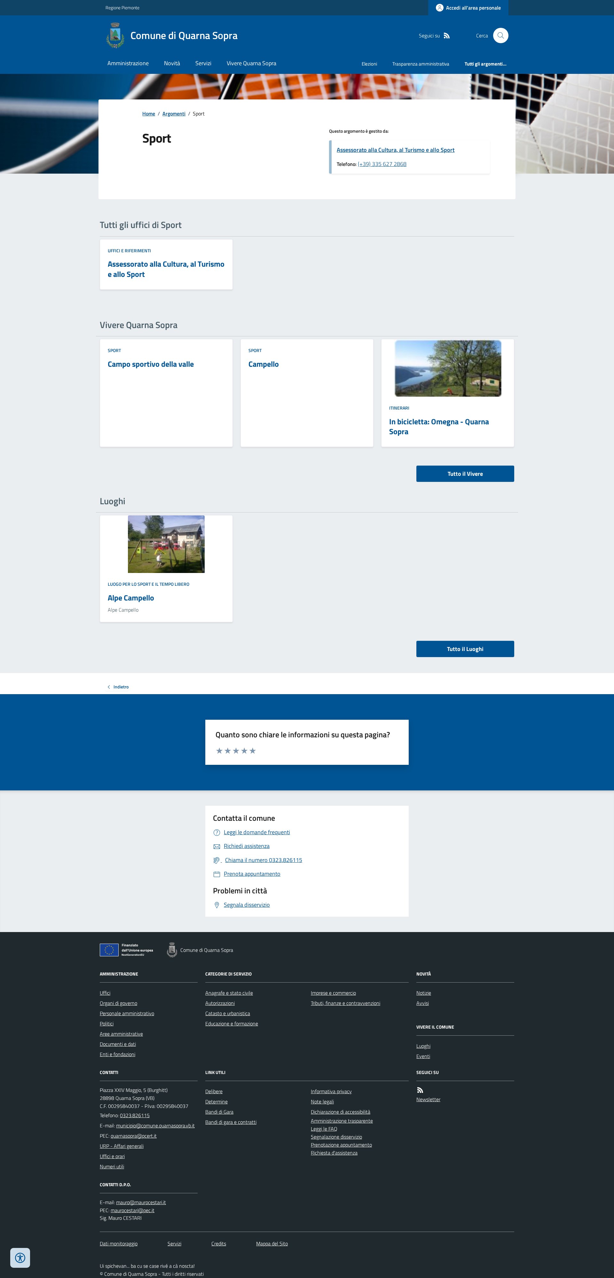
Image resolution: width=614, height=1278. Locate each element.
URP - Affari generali (122, 1146)
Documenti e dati (118, 1044)
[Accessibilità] (20, 1258)
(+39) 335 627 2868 (382, 164)
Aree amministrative (121, 1034)
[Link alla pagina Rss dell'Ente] (420, 1090)
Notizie (423, 993)
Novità (172, 63)
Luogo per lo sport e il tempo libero (148, 584)
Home (148, 113)
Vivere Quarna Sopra (251, 63)
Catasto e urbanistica (227, 1013)
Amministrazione (128, 63)
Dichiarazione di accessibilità (340, 1112)
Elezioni (369, 63)
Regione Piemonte (122, 7)
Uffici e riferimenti (129, 250)
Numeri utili (112, 1166)
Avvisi (422, 1003)
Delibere (214, 1091)
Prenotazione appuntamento (341, 1145)
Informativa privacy (331, 1091)
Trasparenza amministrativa (420, 63)
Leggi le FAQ (324, 1129)
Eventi (423, 1056)
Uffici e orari (112, 1156)
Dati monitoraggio (119, 1243)
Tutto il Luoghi (465, 649)
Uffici (105, 993)
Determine (216, 1101)
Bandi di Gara (219, 1112)
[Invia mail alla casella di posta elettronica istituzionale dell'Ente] (155, 1125)
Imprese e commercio (333, 993)
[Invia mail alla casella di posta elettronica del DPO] (141, 1202)
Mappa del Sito (272, 1243)
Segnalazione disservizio (336, 1137)
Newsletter (428, 1099)
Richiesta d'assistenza (334, 1152)
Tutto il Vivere (465, 473)
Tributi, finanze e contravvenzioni (345, 1003)
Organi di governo (118, 1003)
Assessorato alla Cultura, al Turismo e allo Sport (395, 149)
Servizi (203, 63)
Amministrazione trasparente (342, 1121)
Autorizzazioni (220, 1003)
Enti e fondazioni (117, 1054)
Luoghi (423, 1046)
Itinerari (399, 407)
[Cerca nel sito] (498, 35)
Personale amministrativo (127, 1013)
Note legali (322, 1101)
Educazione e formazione (231, 1023)
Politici (107, 1023)
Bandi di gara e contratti (230, 1122)
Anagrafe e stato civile (229, 993)
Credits (218, 1243)
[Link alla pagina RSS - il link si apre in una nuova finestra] (447, 36)
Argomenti (173, 113)
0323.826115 (135, 1115)
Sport (114, 350)
